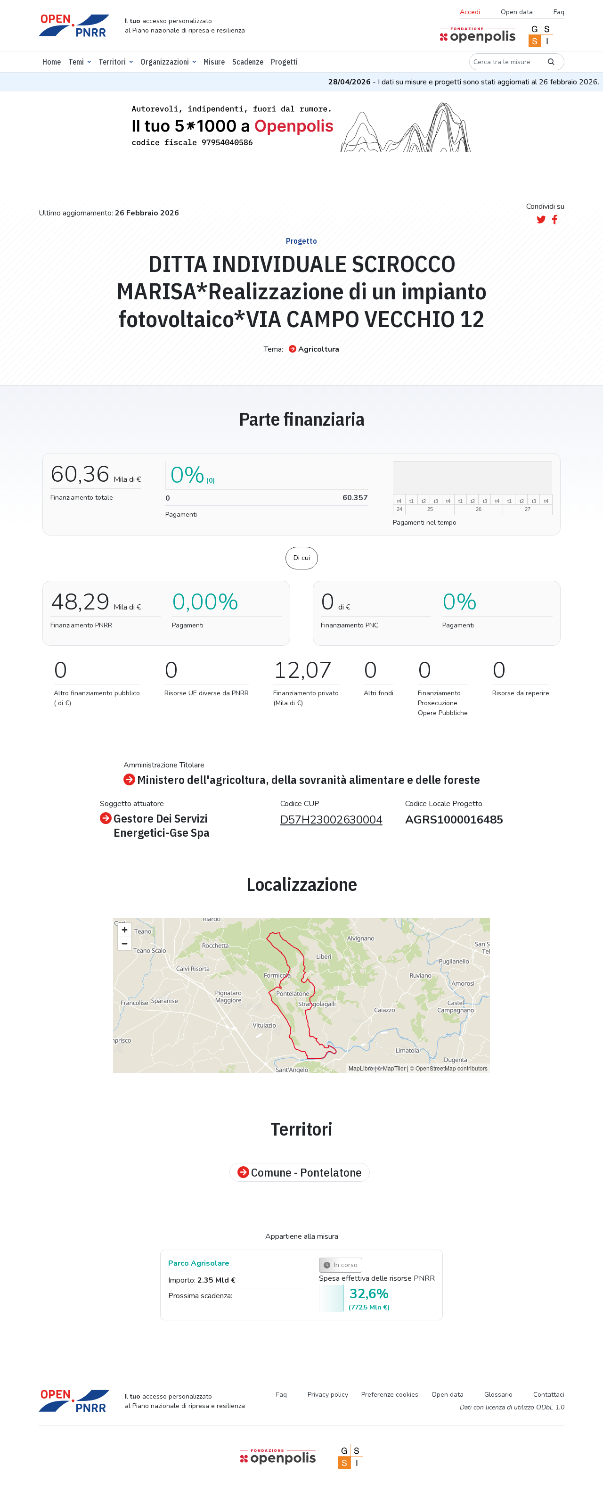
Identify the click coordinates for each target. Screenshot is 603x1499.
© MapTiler (391, 1068)
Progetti (284, 61)
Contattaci (548, 1394)
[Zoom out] (124, 943)
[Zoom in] (124, 930)
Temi (76, 61)
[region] (301, 995)
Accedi (470, 12)
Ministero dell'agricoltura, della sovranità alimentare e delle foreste (308, 780)
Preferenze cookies (389, 1394)
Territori (112, 61)
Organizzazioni (164, 61)
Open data (517, 12)
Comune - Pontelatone (306, 1172)
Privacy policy (328, 1394)
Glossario (498, 1394)
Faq (559, 12)
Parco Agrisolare (198, 1263)
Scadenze (247, 61)
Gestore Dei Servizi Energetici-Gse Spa (162, 825)
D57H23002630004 (331, 819)
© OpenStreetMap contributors (449, 1068)
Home (51, 61)
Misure (214, 61)
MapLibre (361, 1068)
